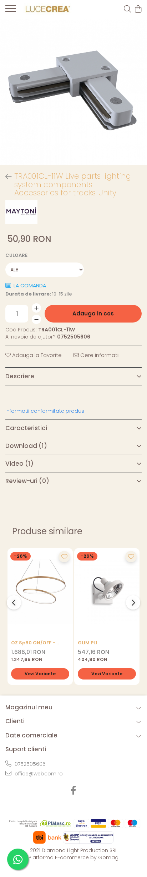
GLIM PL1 (87, 642)
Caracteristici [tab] (26, 428)
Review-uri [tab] (27, 481)
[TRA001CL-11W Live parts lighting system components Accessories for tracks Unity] (73, 92)
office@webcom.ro (38, 773)
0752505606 (29, 764)
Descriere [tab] (19, 376)
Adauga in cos (93, 313)
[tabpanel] (73, 92)
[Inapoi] (5, 177)
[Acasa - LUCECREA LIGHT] (46, 9)
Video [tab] (19, 463)
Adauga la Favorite (36, 355)
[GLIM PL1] (107, 592)
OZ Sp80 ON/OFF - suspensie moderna (35, 642)
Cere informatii (99, 355)
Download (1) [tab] (26, 446)
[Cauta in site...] (127, 9)
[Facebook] (73, 790)
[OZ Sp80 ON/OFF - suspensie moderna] (40, 592)
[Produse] (10, 10)
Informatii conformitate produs (44, 411)
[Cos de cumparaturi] (138, 9)
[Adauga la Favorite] (64, 556)
